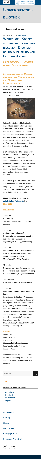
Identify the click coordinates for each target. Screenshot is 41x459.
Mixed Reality (8, 428)
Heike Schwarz (22, 35)
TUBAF (25, 2)
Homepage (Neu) (10, 434)
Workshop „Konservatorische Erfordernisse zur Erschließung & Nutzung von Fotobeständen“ (19, 47)
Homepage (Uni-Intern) (12, 439)
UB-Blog (6, 418)
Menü (6, 2)
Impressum (9, 401)
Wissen (6, 423)
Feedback (9, 395)
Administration (11, 392)
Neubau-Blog (8, 412)
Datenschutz (10, 398)
